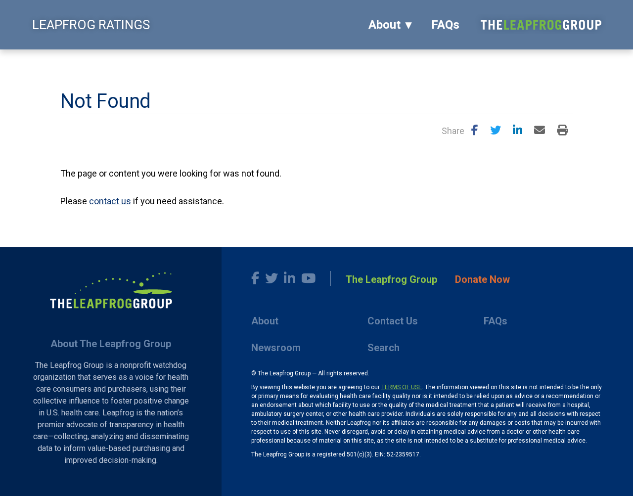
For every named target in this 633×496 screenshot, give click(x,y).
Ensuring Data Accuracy (142, 62)
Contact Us (392, 321)
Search (383, 348)
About (384, 25)
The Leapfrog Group (391, 279)
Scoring (75, 62)
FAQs (445, 25)
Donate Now (482, 279)
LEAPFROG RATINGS (91, 24)
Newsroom (276, 348)
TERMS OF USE (401, 387)
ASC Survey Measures (333, 62)
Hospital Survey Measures (239, 62)
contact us (110, 201)
